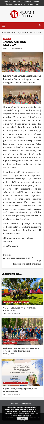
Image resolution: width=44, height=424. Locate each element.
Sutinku (22, 418)
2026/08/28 (17, 313)
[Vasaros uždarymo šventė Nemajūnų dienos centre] (22, 291)
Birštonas (7, 38)
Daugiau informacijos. (24, 416)
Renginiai (34, 340)
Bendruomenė (8, 302)
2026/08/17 (17, 394)
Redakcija (21, 4)
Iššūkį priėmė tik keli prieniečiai (27, 262)
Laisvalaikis (15, 383)
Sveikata (13, 342)
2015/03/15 (18, 49)
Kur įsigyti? (31, 4)
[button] (4, 25)
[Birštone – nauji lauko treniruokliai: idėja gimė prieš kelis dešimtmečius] (22, 331)
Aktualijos (7, 340)
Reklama (7, 1)
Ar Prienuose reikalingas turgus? (18, 256)
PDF (37, 4)
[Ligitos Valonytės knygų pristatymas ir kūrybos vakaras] (22, 372)
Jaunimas (26, 302)
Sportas (6, 342)
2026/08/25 (13, 354)
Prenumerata (16, 1)
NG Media (8, 49)
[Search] (39, 25)
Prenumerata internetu (31, 1)
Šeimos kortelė (11, 4)
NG (6, 354)
